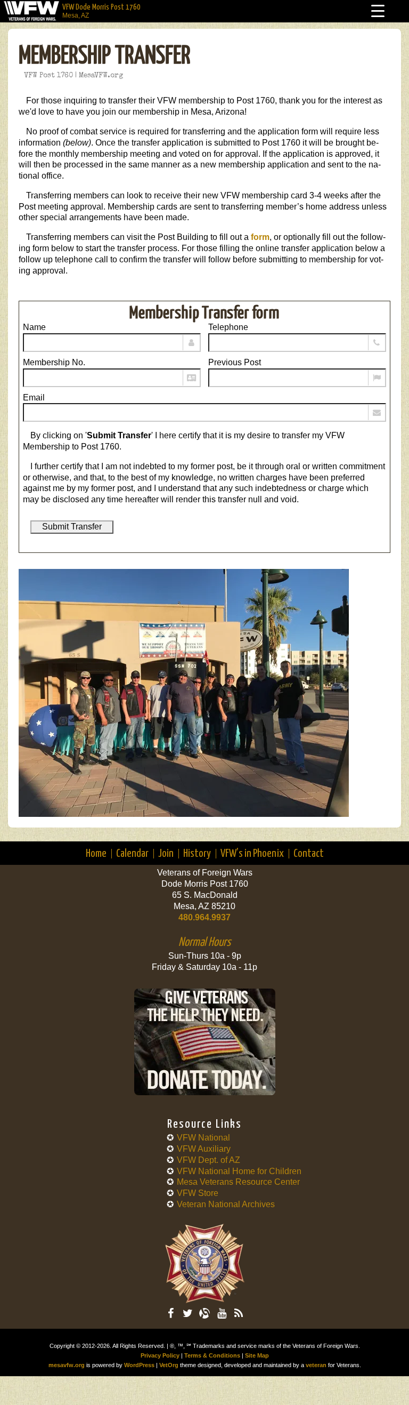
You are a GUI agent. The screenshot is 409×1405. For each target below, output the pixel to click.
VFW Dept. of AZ (208, 1160)
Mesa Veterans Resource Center (238, 1181)
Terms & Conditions (212, 1355)
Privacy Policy (160, 1355)
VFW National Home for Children (239, 1171)
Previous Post (234, 362)
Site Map (257, 1355)
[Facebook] (170, 1313)
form (260, 237)
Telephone (228, 327)
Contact (308, 853)
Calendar (132, 853)
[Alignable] (204, 1313)
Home (96, 853)
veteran (316, 1365)
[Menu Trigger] (378, 11)
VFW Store (197, 1193)
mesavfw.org (66, 1365)
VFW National (203, 1137)
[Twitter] (187, 1313)
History (197, 853)
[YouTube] (221, 1313)
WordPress (139, 1365)
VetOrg (168, 1365)
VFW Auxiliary (204, 1148)
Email (34, 397)
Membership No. (54, 362)
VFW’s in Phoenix (252, 853)
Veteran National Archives (226, 1204)
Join (166, 853)
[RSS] (238, 1313)
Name (34, 327)
